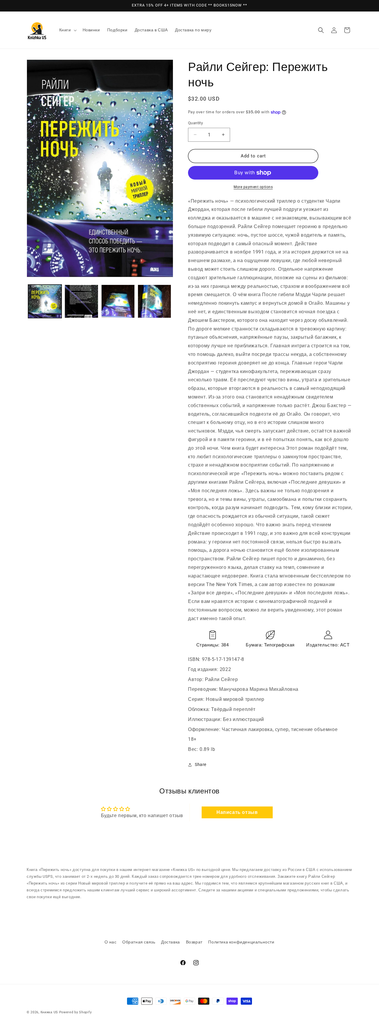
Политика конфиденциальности (241, 942)
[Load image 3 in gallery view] (118, 301)
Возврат (194, 942)
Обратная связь (138, 942)
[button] (67, 30)
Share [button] (200, 764)
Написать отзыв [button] (237, 812)
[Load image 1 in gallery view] (45, 301)
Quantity (195, 123)
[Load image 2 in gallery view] (81, 301)
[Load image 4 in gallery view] (154, 301)
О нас (110, 942)
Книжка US (49, 1012)
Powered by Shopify (75, 1012)
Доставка (170, 942)
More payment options (253, 187)
